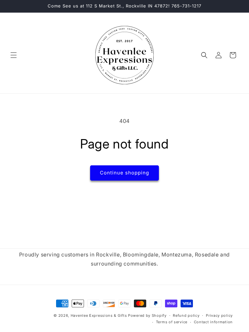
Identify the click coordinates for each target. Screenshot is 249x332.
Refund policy (186, 315)
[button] (13, 55)
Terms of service (171, 322)
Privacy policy (219, 315)
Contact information (213, 322)
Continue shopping (124, 173)
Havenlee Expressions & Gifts (99, 315)
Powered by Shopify (147, 315)
